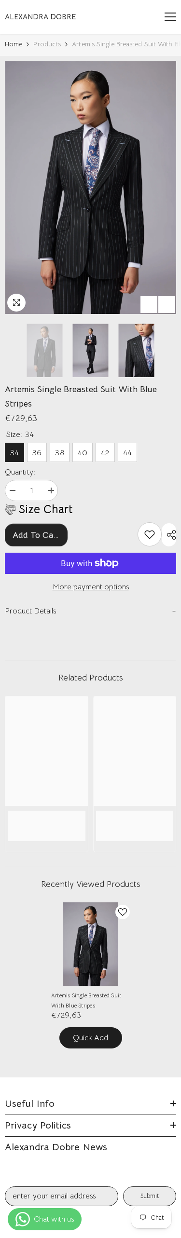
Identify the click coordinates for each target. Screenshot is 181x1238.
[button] (148, 304)
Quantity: (20, 472)
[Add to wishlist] (122, 912)
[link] (150, 534)
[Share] (169, 534)
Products (47, 44)
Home (13, 44)
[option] (90, 187)
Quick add (90, 1038)
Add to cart (36, 535)
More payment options (91, 587)
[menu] (170, 17)
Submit (149, 1196)
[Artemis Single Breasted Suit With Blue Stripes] (90, 944)
